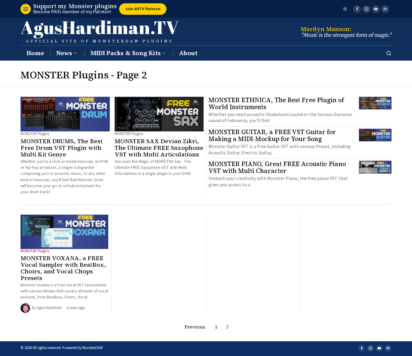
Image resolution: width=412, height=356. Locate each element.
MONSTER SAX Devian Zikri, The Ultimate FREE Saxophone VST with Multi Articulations (159, 148)
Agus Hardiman (49, 307)
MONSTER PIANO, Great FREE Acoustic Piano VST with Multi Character (277, 168)
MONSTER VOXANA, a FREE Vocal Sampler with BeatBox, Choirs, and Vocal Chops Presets (63, 268)
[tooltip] (357, 9)
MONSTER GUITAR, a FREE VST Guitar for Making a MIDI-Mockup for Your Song (272, 136)
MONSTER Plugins (35, 134)
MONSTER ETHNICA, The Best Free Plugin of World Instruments (276, 104)
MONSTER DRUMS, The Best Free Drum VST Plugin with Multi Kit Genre (62, 148)
